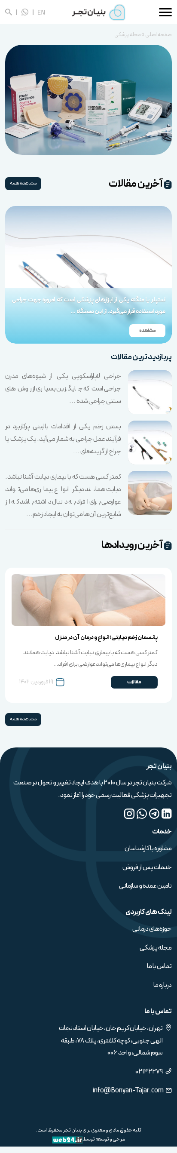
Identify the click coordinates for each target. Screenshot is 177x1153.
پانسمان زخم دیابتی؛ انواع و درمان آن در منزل (106, 637)
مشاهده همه (23, 183)
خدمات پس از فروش (147, 867)
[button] (158, 278)
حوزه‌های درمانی (152, 928)
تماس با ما (159, 966)
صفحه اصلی (158, 35)
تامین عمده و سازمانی (145, 885)
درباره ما (162, 985)
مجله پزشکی (156, 947)
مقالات (134, 682)
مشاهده (147, 342)
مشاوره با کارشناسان (148, 848)
